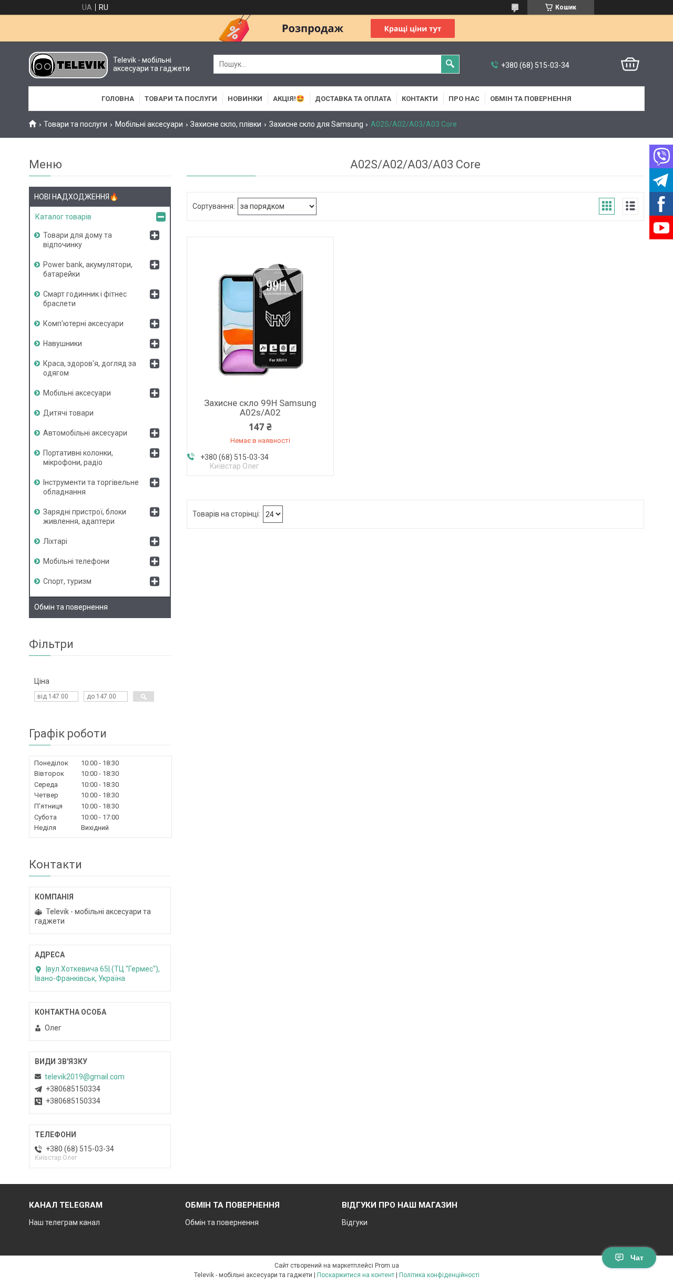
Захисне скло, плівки (225, 124)
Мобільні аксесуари (149, 124)
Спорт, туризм (67, 581)
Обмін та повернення (531, 99)
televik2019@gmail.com (85, 1076)
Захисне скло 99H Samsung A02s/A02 (260, 407)
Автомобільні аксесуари (85, 433)
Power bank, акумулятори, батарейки (87, 269)
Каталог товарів (63, 217)
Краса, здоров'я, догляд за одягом (89, 368)
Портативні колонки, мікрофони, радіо (78, 458)
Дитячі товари (68, 413)
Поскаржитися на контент (355, 1275)
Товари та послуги (181, 99)
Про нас (464, 99)
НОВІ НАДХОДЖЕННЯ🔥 (76, 197)
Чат (637, 1257)
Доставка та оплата (353, 99)
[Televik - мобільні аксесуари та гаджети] (68, 64)
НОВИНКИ (245, 99)
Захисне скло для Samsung (316, 124)
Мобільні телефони (76, 561)
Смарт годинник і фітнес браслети (85, 299)
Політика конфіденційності (439, 1275)
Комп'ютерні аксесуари (83, 323)
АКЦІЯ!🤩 (288, 99)
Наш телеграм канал (64, 1222)
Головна (117, 99)
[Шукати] (450, 64)
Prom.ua (387, 1265)
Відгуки (355, 1222)
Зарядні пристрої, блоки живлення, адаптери (84, 516)
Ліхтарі (55, 541)
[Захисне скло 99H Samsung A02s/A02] (260, 316)
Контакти (420, 99)
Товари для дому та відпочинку (77, 240)
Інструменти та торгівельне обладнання (91, 487)
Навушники (62, 343)
